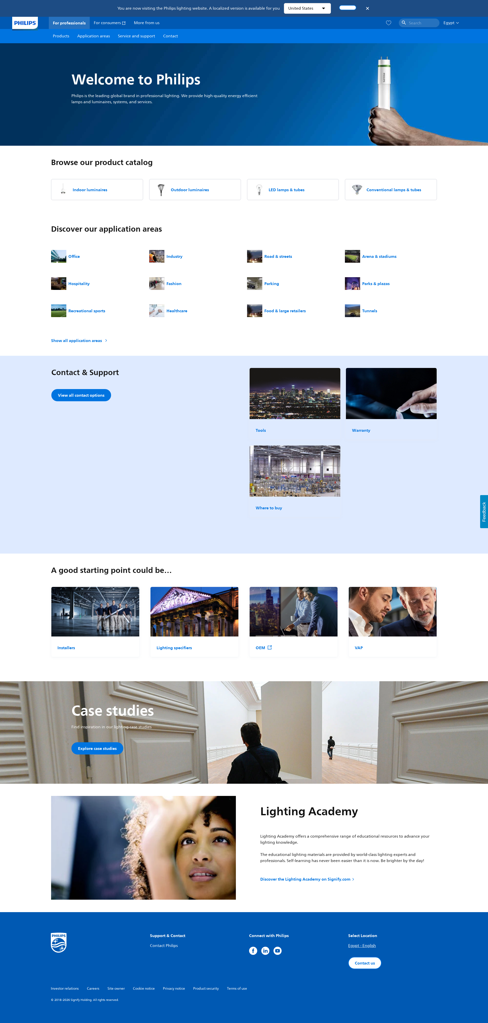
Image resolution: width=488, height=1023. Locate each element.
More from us (146, 23)
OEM (260, 648)
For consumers (108, 23)
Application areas (93, 36)
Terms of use (237, 988)
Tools (261, 430)
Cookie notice (144, 988)
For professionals (69, 23)
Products (61, 36)
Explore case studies (97, 748)
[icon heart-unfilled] (389, 23)
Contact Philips (164, 945)
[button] (484, 511)
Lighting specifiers (174, 648)
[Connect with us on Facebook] (253, 951)
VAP (359, 648)
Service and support (136, 36)
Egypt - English (362, 945)
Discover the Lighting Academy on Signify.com (305, 879)
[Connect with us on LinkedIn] (265, 951)
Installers (66, 648)
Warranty (361, 430)
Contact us (365, 963)
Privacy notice (174, 988)
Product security (206, 988)
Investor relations (65, 988)
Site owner (116, 988)
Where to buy (269, 508)
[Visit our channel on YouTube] (277, 951)
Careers (93, 988)
